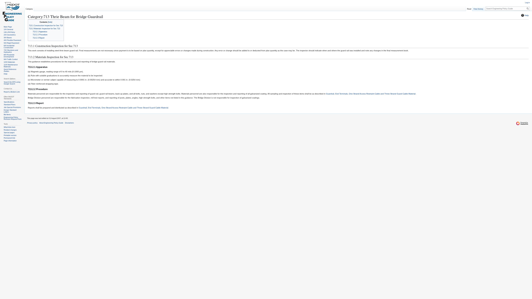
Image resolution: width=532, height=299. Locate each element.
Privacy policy (32, 123)
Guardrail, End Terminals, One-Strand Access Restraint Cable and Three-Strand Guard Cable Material (370, 94)
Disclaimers (69, 123)
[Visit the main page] (12, 11)
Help (527, 15)
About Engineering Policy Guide (51, 123)
